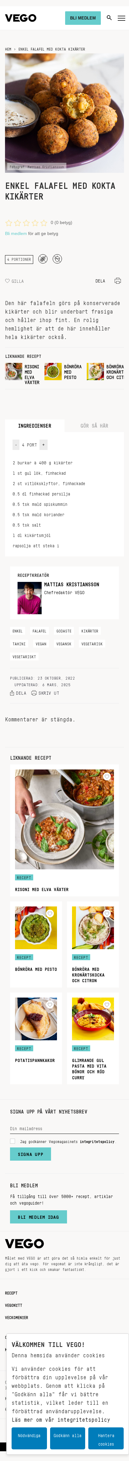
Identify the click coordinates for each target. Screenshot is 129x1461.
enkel (18, 630)
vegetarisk (92, 643)
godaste (63, 630)
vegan (41, 643)
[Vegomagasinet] (20, 18)
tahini (19, 643)
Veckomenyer (16, 1316)
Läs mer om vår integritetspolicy (61, 1418)
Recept (11, 1292)
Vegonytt (13, 1304)
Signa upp (30, 1153)
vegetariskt (24, 656)
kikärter (89, 630)
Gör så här (94, 424)
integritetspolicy (97, 1140)
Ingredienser (34, 424)
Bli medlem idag (38, 1216)
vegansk (63, 643)
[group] (22, 373)
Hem (8, 48)
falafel (39, 630)
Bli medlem (16, 233)
